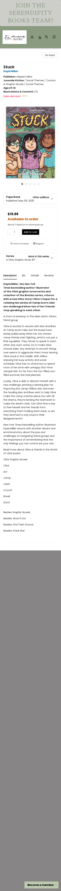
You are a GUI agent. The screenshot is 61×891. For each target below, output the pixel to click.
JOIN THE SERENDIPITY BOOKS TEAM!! (30, 13)
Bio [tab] (24, 275)
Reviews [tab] (49, 275)
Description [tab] (10, 275)
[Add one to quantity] (19, 232)
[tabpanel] (30, 412)
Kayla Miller (10, 71)
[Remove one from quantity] (10, 232)
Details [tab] (35, 275)
